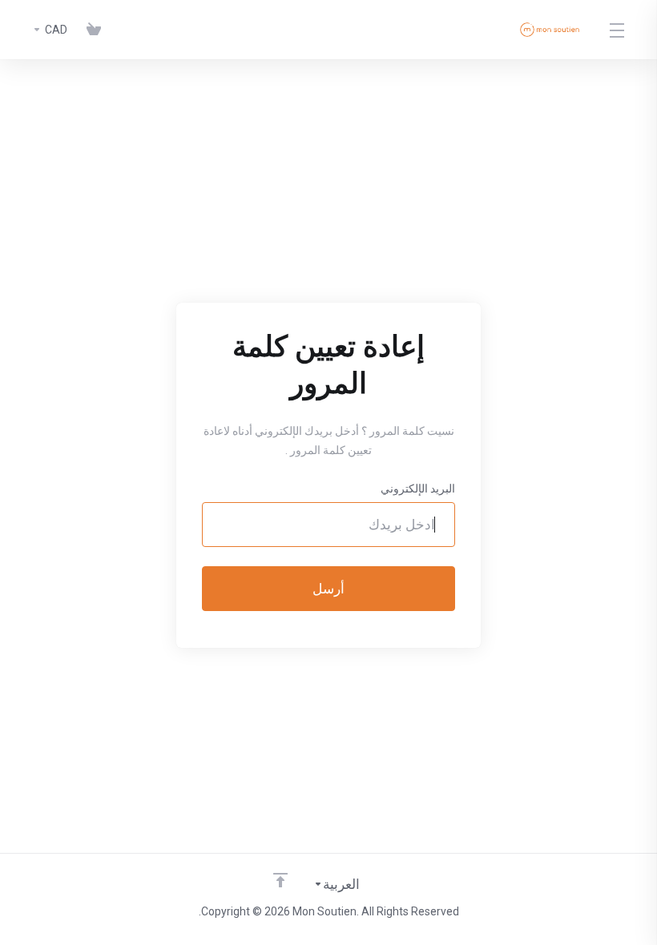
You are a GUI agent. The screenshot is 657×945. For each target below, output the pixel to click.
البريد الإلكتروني (418, 488)
